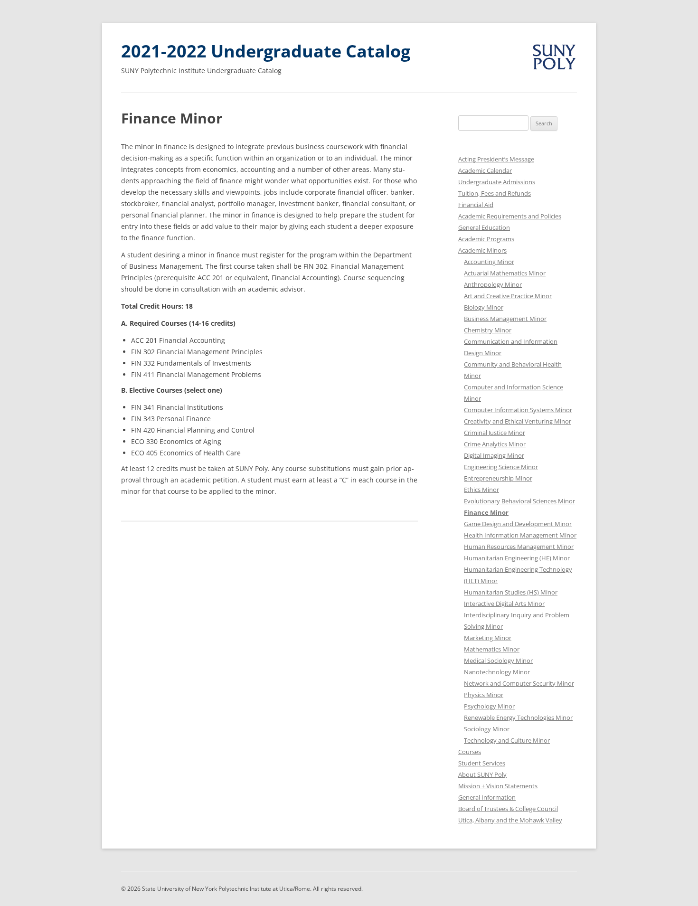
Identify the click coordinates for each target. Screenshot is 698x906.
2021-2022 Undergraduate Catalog (265, 51)
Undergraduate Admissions (496, 182)
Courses (469, 751)
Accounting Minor (489, 261)
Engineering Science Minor (501, 466)
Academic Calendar (485, 170)
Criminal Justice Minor (494, 432)
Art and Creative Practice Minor (508, 296)
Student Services (481, 763)
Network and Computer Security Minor (519, 683)
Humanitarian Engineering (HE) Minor (517, 558)
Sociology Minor (486, 729)
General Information (487, 797)
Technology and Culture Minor (507, 740)
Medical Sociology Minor (498, 660)
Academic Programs (486, 239)
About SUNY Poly (482, 774)
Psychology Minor (489, 706)
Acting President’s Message (496, 159)
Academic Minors (482, 250)
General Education (484, 227)
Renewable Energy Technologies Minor (518, 717)
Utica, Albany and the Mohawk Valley (510, 820)
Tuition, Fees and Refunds (494, 193)
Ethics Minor (481, 489)
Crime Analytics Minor (495, 444)
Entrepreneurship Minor (498, 478)
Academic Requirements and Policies (509, 216)
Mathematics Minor (491, 649)
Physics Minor (483, 694)
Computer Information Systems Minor (518, 410)
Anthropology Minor (493, 284)
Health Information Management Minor (520, 535)
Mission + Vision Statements (498, 786)
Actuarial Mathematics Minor (505, 273)
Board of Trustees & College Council (508, 808)
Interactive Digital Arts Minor (504, 603)
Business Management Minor (505, 318)
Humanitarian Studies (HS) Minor (510, 592)
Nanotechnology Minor (497, 672)
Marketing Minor (487, 637)
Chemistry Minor (487, 330)
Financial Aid (475, 204)
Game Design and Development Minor (518, 523)
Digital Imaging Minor (494, 455)
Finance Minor (486, 512)
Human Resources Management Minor (519, 546)
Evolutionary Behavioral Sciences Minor (519, 501)
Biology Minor (483, 307)
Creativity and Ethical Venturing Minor (517, 421)
